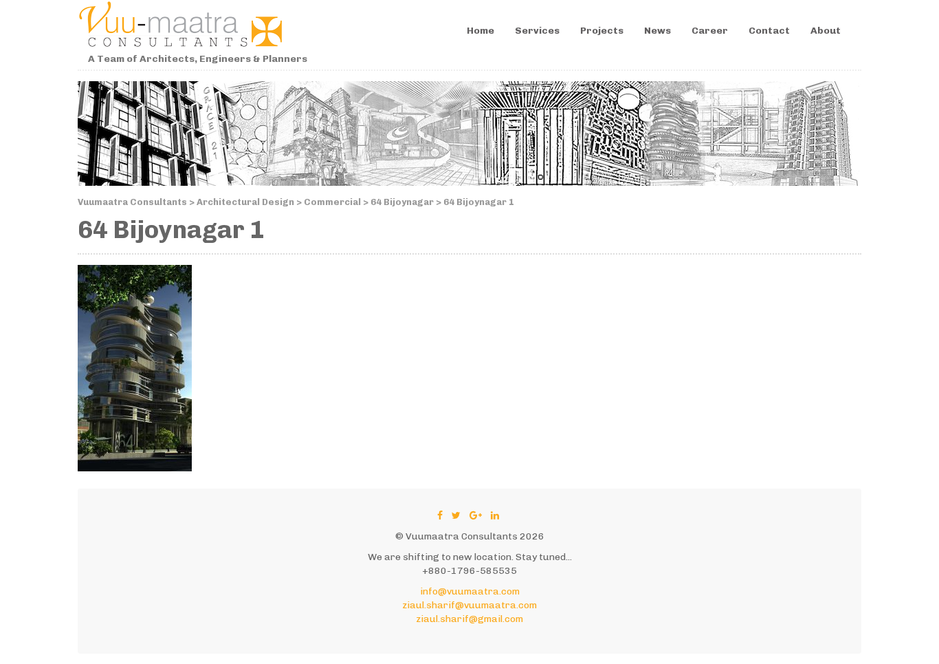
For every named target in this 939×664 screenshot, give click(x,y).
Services (537, 30)
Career (710, 30)
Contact (769, 30)
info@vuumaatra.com (470, 591)
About (825, 30)
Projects (601, 30)
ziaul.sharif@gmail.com (469, 619)
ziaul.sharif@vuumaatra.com (469, 605)
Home (480, 30)
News (657, 30)
